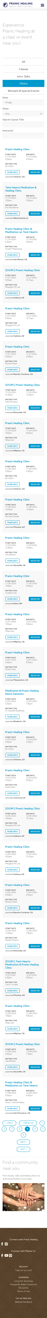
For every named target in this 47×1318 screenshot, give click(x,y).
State (6, 108)
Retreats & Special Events (23, 91)
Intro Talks (23, 76)
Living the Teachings (23, 1281)
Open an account (23, 1270)
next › (23, 1142)
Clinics (23, 83)
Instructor (8, 130)
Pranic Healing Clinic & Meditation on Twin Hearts (21, 231)
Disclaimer (23, 1288)
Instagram (6, 1244)
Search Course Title (13, 119)
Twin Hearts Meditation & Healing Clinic (20, 189)
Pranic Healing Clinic (17, 149)
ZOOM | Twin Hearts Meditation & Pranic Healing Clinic (22, 965)
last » (23, 1149)
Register (35, 172)
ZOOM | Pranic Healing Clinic (22, 270)
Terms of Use (23, 1291)
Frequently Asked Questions (23, 1284)
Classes (23, 69)
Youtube (6, 1255)
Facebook (2, 1244)
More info (12, 172)
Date (5, 97)
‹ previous (27, 1123)
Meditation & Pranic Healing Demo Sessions (22, 692)
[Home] (17, 5)
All (23, 62)
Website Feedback (23, 1302)
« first (9, 1123)
